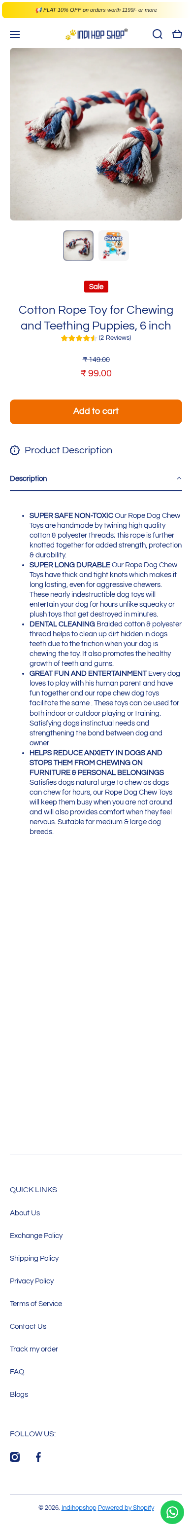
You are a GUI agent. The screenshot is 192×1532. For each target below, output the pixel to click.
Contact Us (28, 1326)
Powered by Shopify (126, 1507)
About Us (25, 1213)
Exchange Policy (36, 1236)
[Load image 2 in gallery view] (113, 245)
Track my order (34, 1349)
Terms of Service (36, 1304)
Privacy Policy (32, 1281)
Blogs (19, 1394)
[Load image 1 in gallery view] (78, 245)
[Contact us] (172, 1512)
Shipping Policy (34, 1258)
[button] (96, 479)
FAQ (17, 1372)
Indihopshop (79, 1507)
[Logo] (96, 34)
